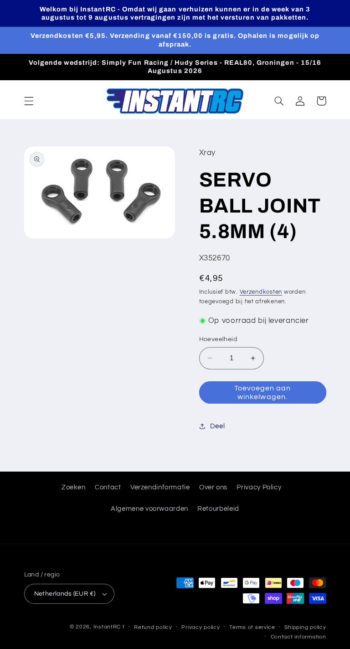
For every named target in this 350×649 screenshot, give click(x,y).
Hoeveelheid (218, 339)
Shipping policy (305, 627)
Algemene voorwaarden (149, 508)
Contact (108, 487)
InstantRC (107, 626)
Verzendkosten (261, 292)
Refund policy (153, 627)
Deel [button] (217, 426)
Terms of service (252, 627)
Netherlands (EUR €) (65, 594)
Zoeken (74, 487)
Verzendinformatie (160, 487)
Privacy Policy (259, 487)
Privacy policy (200, 627)
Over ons (213, 487)
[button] (28, 100)
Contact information (298, 636)
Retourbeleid (218, 508)
